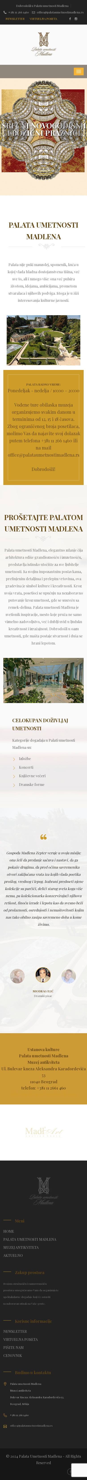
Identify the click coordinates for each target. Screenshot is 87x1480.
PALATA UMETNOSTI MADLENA (29, 1239)
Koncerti (26, 767)
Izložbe (25, 758)
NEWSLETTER (15, 1331)
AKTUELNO (13, 1255)
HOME (8, 1231)
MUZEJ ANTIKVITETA (21, 1247)
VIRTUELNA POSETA (20, 1339)
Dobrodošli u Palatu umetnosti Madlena (42, 6)
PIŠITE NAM (13, 1347)
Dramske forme (31, 784)
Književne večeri (32, 775)
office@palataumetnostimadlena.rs (60, 12)
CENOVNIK (12, 1355)
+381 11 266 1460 (18, 12)
